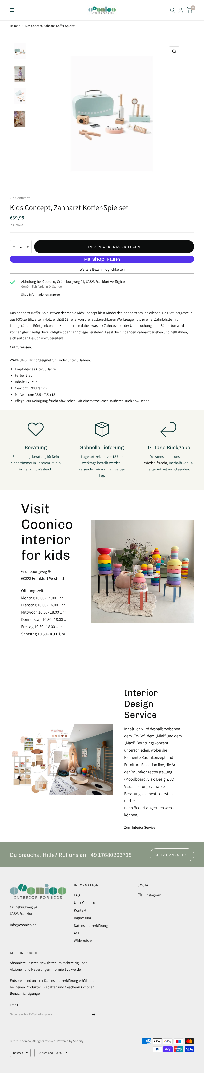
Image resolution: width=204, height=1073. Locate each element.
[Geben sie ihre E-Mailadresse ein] (93, 1014)
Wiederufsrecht (155, 462)
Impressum (82, 917)
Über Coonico (84, 902)
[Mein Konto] (181, 10)
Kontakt (80, 910)
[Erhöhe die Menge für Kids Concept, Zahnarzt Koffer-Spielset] (27, 246)
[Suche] (172, 10)
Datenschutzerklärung (91, 925)
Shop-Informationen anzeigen (41, 294)
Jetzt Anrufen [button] (171, 855)
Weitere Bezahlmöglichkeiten (102, 269)
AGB (77, 933)
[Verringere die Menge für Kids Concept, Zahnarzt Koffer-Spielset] (14, 246)
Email (14, 1005)
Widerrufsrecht (85, 940)
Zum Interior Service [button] (139, 827)
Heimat (15, 26)
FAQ (77, 895)
